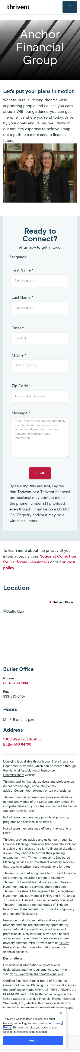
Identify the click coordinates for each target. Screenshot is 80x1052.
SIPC (62, 895)
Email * (18, 328)
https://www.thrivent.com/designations (36, 974)
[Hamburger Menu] (70, 7)
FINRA (47, 895)
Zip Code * (21, 385)
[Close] (60, 1013)
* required (18, 257)
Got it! (33, 1040)
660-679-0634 (15, 683)
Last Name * (22, 297)
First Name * (22, 270)
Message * (21, 413)
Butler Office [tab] (63, 602)
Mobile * (19, 355)
